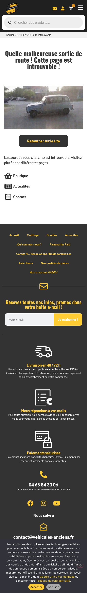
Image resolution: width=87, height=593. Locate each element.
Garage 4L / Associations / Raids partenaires (43, 253)
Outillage (32, 235)
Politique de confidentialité (53, 580)
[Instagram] (43, 503)
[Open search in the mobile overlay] (43, 22)
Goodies (52, 235)
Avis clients (26, 263)
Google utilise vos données (57, 576)
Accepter (36, 587)
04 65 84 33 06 (43, 484)
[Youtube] (57, 503)
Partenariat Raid (60, 244)
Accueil (10, 34)
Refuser (53, 587)
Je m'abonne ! (68, 319)
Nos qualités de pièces (55, 263)
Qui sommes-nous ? (29, 244)
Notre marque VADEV (43, 272)
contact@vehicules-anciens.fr (43, 537)
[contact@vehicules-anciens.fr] (43, 527)
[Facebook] (30, 503)
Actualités (71, 235)
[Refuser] (80, 566)
